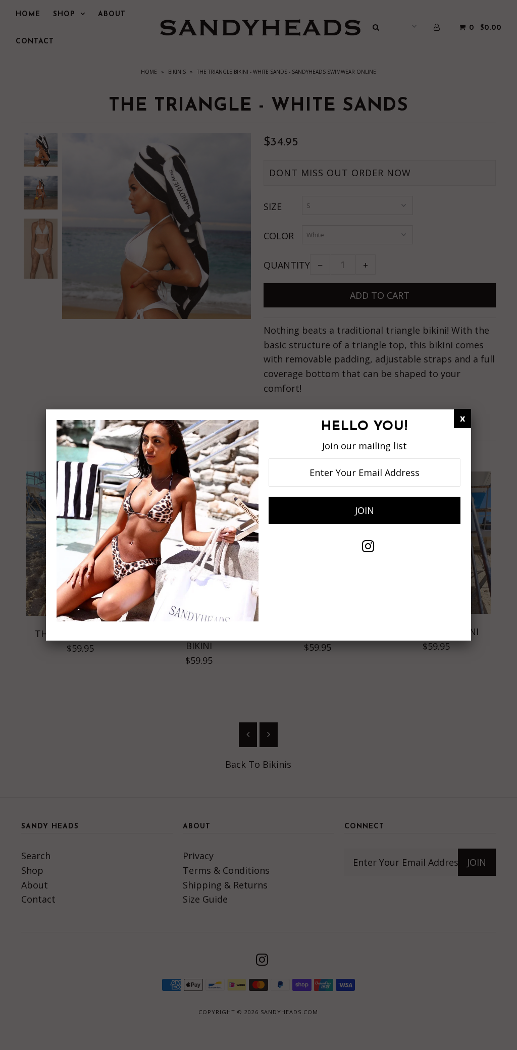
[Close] (462, 418)
